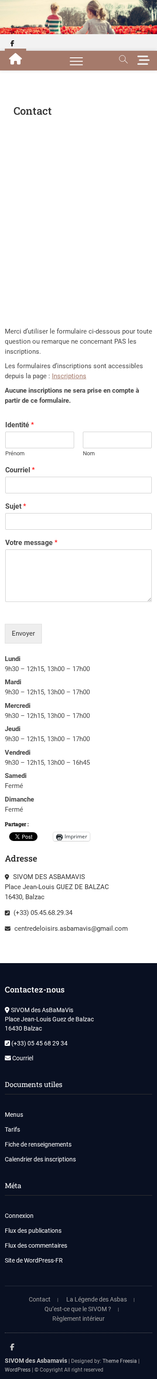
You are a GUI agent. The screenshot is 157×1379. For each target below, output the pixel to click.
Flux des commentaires (36, 1245)
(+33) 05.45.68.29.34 (42, 913)
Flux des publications (33, 1230)
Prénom (14, 453)
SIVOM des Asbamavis (36, 1360)
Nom (89, 453)
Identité (19, 425)
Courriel (20, 470)
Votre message (31, 542)
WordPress (18, 1370)
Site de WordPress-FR (34, 1260)
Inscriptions (69, 376)
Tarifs (12, 1129)
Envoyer (23, 633)
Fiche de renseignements (38, 1144)
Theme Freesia (119, 1361)
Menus (14, 1114)
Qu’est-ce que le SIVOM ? (77, 1308)
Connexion (19, 1215)
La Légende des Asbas (96, 1299)
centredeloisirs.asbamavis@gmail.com (70, 928)
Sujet (15, 506)
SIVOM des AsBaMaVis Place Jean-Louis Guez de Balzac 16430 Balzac (49, 1019)
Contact (40, 1299)
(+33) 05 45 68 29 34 (39, 1043)
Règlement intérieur (78, 1318)
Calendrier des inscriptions (40, 1159)
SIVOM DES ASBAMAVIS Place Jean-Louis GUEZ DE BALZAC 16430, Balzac (57, 887)
